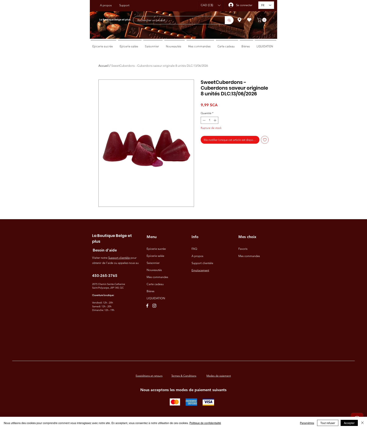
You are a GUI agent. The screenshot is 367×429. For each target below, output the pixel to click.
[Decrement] (203, 120)
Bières (150, 291)
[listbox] (210, 5)
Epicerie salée (155, 256)
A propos (197, 256)
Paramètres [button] (307, 423)
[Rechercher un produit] (229, 20)
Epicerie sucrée (156, 249)
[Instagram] (154, 305)
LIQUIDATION (156, 298)
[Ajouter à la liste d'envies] (265, 140)
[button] (210, 5)
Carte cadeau (155, 284)
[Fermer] (362, 423)
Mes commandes (157, 277)
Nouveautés (154, 270)
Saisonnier (153, 263)
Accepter (349, 423)
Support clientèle (119, 258)
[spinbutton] (209, 120)
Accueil (103, 65)
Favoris (242, 249)
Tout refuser (327, 423)
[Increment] (215, 120)
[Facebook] (147, 305)
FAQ (194, 249)
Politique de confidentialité (205, 423)
